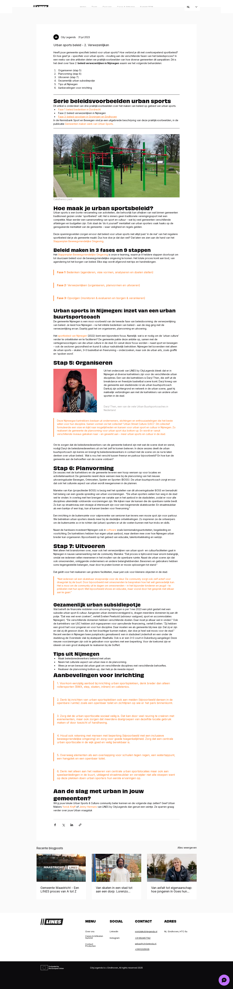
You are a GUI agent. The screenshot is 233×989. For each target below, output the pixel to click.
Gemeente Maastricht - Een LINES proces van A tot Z (59, 889)
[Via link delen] (80, 824)
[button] (192, 13)
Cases (78, 13)
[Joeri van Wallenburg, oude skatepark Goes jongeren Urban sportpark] (172, 868)
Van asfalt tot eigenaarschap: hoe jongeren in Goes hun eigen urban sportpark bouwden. (171, 889)
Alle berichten (44, 13)
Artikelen (64, 13)
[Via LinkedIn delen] (71, 824)
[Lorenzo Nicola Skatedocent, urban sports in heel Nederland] (116, 868)
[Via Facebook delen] (55, 824)
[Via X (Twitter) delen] (63, 824)
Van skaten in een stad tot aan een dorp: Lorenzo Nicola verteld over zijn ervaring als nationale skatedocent (114, 889)
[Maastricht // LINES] (61, 868)
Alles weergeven (187, 847)
